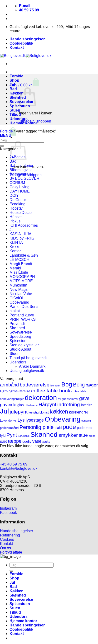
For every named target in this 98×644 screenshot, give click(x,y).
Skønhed (18, 97)
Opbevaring (19, 302)
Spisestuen (19, 341)
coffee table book (50, 390)
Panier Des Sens (24, 307)
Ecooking (17, 204)
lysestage (35, 420)
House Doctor (21, 213)
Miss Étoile (19, 272)
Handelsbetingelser (27, 39)
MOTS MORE (21, 281)
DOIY (14, 195)
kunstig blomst (39, 412)
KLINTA (16, 242)
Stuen (15, 110)
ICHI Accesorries (24, 225)
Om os (5, 548)
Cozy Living (19, 187)
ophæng (86, 420)
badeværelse (34, 384)
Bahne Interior (21, 166)
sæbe (92, 435)
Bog (66, 384)
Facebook (8, 513)
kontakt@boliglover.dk (18, 468)
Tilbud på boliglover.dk (29, 358)
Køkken (17, 93)
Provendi (17, 324)
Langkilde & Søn (24, 255)
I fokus (15, 221)
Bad (13, 89)
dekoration (41, 397)
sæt (3, 441)
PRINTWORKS (23, 319)
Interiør (86, 405)
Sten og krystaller (24, 345)
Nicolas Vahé (21, 294)
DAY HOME (20, 191)
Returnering (10, 535)
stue (83, 435)
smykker (68, 435)
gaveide (8, 404)
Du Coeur (18, 200)
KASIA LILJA (20, 234)
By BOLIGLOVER (24, 178)
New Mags (19, 289)
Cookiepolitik (21, 43)
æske (46, 441)
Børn (4, 391)
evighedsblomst (68, 399)
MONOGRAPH (22, 277)
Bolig (79, 385)
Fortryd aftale (11, 552)
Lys (21, 420)
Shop (14, 80)
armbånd (9, 384)
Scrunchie (23, 435)
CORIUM (17, 183)
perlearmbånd (9, 428)
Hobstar (16, 208)
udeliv (26, 441)
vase (36, 441)
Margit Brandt (21, 264)
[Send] (2, 146)
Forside (16, 76)
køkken (59, 411)
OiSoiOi (16, 298)
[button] (24, 85)
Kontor (15, 251)
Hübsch (16, 217)
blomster (55, 385)
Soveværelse (21, 332)
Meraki (15, 268)
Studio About (20, 349)
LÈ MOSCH (19, 260)
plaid (58, 428)
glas (20, 405)
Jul (12, 85)
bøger (92, 384)
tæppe (14, 441)
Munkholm (18, 285)
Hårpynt (47, 404)
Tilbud (15, 115)
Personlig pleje (37, 427)
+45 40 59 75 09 (13, 464)
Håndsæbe (31, 405)
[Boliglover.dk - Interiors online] (25, 56)
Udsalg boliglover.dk (27, 371)
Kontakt (17, 48)
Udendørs (19, 119)
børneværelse (19, 391)
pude (69, 426)
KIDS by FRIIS (22, 238)
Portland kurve (22, 315)
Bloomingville (21, 170)
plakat (15, 311)
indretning (68, 404)
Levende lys (8, 420)
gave (84, 398)
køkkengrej (78, 412)
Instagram (8, 508)
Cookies (7, 539)
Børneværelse (22, 174)
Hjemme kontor (23, 123)
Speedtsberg (20, 336)
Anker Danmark (32, 366)
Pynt (11, 435)
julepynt (19, 411)
